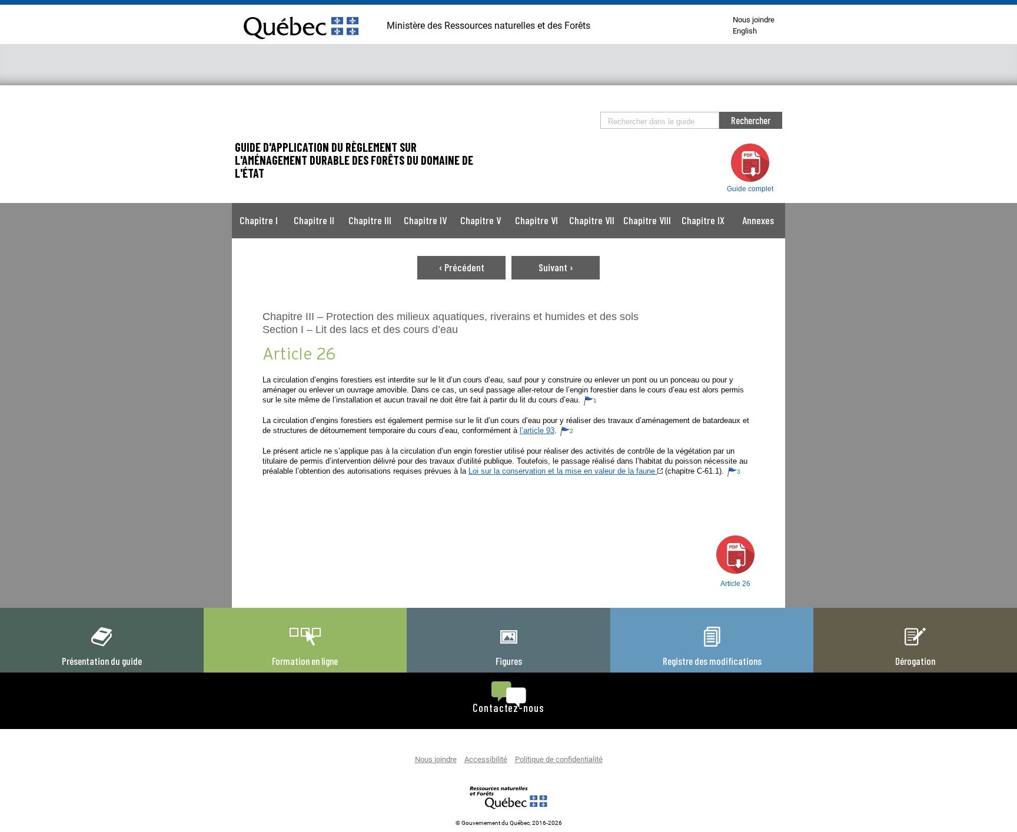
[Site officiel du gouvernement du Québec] (301, 44)
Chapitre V (480, 220)
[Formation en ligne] (305, 646)
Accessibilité (485, 760)
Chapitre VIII (647, 220)
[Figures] (509, 646)
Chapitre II (314, 220)
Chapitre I (259, 220)
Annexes (758, 220)
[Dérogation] (915, 646)
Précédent (461, 267)
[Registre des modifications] (712, 646)
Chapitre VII (591, 220)
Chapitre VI (536, 220)
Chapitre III (369, 220)
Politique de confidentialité (559, 760)
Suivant (556, 267)
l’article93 (537, 430)
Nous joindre (754, 20)
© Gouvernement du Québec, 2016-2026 (509, 823)
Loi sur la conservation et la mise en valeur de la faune (562, 471)
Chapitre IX (703, 220)
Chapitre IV (425, 220)
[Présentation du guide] (102, 646)
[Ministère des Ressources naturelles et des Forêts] (509, 797)
